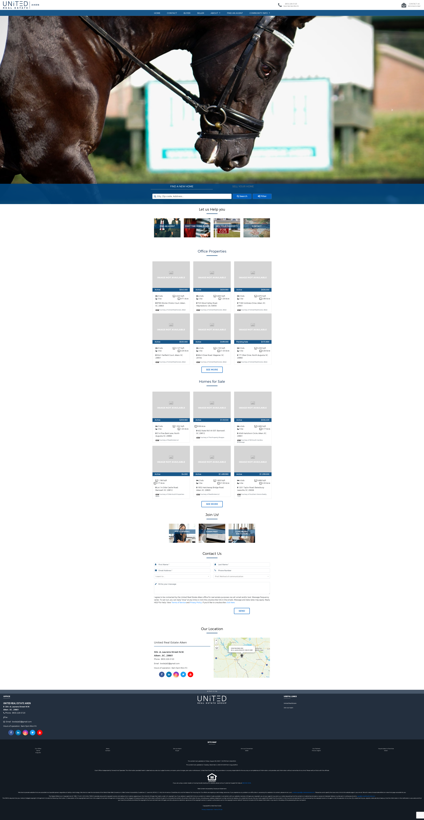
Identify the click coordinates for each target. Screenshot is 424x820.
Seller (200, 13)
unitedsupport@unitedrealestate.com (303, 792)
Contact (172, 13)
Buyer (187, 13)
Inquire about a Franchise (386, 748)
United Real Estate (290, 703)
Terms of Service (178, 602)
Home (157, 13)
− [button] (216, 643)
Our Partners (316, 748)
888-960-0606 (246, 783)
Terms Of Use (218, 809)
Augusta (38, 752)
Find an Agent (235, 13)
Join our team (288, 708)
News (107, 748)
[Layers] (217, 648)
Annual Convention (247, 748)
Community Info (259, 13)
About (215, 13)
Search (243, 196)
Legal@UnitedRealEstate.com (366, 796)
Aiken (386, 750)
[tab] (182, 186)
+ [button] (216, 640)
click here (230, 602)
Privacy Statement (207, 809)
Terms (267, 677)
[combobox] (182, 576)
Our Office (38, 748)
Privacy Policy (196, 602)
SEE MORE (212, 369)
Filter (263, 196)
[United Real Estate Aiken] (241, 656)
